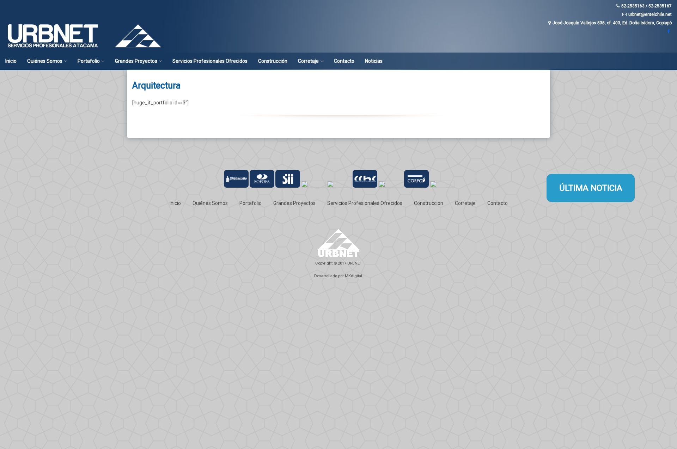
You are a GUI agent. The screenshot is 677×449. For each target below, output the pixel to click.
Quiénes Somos (44, 61)
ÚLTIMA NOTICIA (590, 188)
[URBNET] (86, 47)
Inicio (11, 61)
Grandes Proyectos (136, 61)
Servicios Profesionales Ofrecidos (210, 61)
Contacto (344, 61)
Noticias (374, 61)
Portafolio (89, 61)
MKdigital (353, 276)
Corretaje (308, 61)
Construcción (272, 61)
